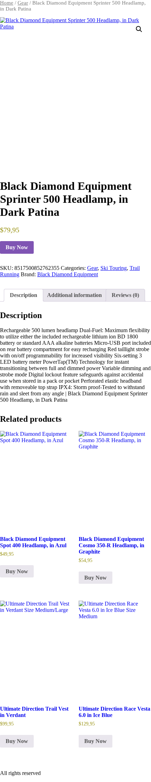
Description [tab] (23, 295)
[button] (139, 29)
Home (6, 3)
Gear (23, 3)
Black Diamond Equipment (67, 274)
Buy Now (17, 247)
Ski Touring (113, 268)
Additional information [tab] (74, 295)
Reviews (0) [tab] (125, 295)
